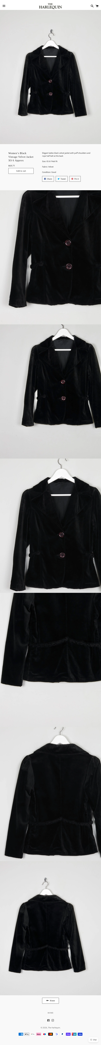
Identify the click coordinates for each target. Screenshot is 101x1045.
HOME (50, 1013)
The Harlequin (54, 1027)
